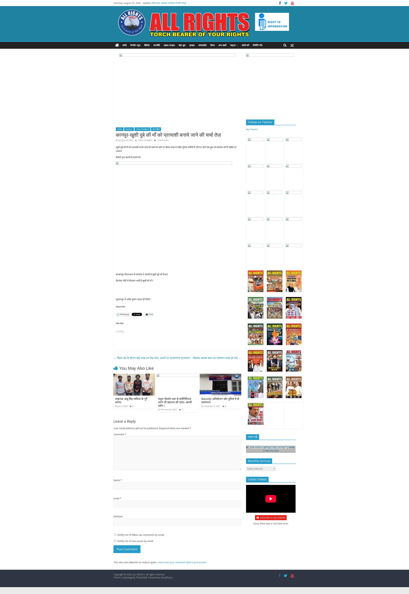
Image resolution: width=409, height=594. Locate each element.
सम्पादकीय (202, 45)
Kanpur (129, 129)
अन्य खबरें (222, 45)
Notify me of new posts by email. (135, 541)
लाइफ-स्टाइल (169, 45)
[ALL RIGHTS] (117, 45)
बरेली (125, 45)
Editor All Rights (145, 140)
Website (118, 516)
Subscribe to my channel (272, 517)
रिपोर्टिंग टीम (257, 45)
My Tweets (252, 129)
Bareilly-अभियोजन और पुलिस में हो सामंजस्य (220, 400)
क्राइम (192, 45)
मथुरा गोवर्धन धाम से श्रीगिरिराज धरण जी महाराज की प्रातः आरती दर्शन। (175, 402)
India (119, 129)
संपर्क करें (245, 45)
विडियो (147, 45)
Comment (119, 434)
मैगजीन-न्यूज (135, 45)
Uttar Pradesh (142, 129)
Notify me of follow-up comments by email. (140, 534)
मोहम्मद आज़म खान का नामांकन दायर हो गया (217, 358)
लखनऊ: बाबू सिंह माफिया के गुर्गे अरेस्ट (131, 400)
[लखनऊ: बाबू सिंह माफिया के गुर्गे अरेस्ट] (134, 375)
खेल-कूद (182, 45)
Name (117, 480)
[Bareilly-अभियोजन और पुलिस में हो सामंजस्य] (220, 375)
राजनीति (156, 45)
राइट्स (232, 45)
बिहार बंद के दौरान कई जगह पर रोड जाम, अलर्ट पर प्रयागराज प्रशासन (151, 358)
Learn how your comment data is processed (181, 562)
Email (117, 498)
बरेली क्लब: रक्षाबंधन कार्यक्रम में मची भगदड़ (168, 2)
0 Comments (163, 140)
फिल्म (212, 45)
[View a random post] (292, 45)
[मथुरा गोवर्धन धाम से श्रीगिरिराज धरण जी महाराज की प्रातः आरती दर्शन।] (177, 375)
